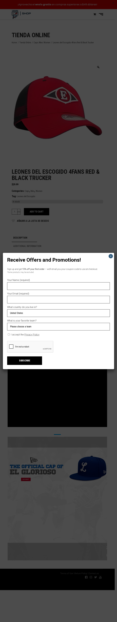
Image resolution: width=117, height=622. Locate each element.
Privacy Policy (31, 334)
